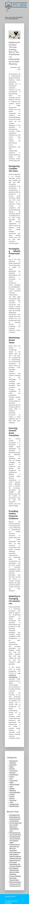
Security (11, 796)
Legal (11, 786)
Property (12, 794)
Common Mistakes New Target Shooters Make (15, 878)
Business (12, 769)
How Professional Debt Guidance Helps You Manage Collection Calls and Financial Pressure (15, 856)
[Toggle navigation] (7, 10)
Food (10, 778)
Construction (13, 771)
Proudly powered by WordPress (11, 902)
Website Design (14, 806)
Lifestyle (11, 788)
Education (12, 773)
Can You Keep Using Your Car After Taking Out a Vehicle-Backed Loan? (15, 827)
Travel (11, 802)
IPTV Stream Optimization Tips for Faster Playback (15, 864)
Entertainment (13, 775)
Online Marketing (14, 792)
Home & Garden (14, 784)
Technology (12, 800)
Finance (11, 776)
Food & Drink (13, 780)
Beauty (11, 767)
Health (11, 782)
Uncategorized (13, 804)
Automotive (13, 765)
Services (11, 798)
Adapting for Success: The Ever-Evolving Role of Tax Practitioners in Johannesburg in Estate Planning (14, 53)
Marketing (12, 790)
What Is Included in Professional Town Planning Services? (15, 884)
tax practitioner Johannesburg (14, 675)
